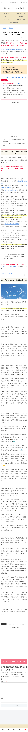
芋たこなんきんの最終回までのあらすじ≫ (14, 77)
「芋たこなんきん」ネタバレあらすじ (16, 624)
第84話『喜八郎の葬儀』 (10, 266)
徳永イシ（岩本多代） (11, 190)
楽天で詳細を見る (7, 273)
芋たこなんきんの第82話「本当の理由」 (12, 49)
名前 (2, 698)
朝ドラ (3, 624)
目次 (12, 136)
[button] (25, 401)
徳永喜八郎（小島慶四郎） (12, 224)
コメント (4, 681)
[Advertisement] (14, 118)
